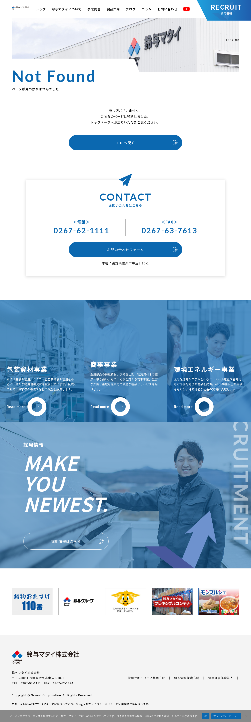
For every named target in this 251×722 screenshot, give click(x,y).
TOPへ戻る (125, 142)
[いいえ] (246, 716)
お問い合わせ (167, 9)
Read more (16, 406)
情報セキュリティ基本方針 (146, 678)
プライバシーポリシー (102, 704)
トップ (41, 9)
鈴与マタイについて (67, 9)
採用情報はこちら (66, 541)
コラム (147, 9)
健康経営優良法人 (220, 678)
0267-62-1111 (81, 230)
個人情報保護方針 (186, 678)
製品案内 (113, 9)
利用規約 (123, 704)
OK (205, 715)
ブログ (131, 9)
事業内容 (94, 9)
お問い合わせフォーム (125, 249)
